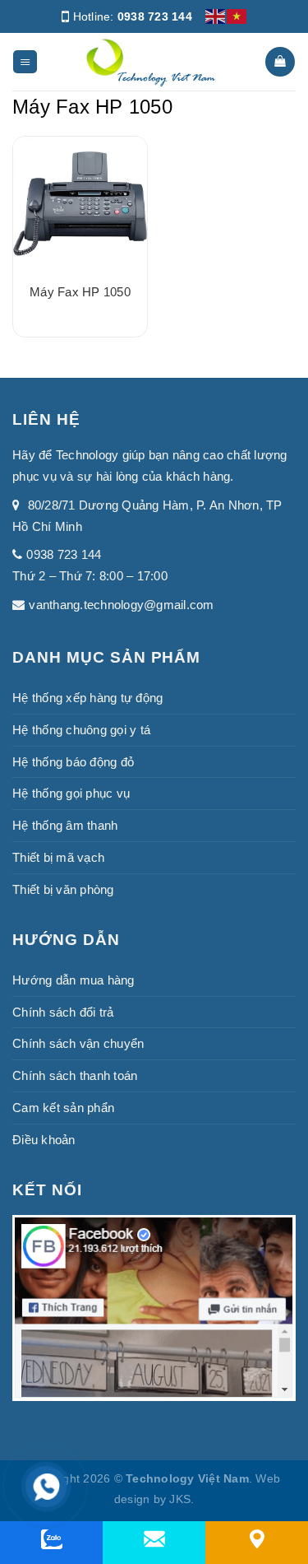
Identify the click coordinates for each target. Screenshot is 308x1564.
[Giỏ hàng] (279, 62)
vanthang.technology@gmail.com (121, 605)
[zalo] (52, 1539)
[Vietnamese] (237, 15)
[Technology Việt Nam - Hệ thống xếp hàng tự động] (151, 62)
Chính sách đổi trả (63, 1012)
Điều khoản (44, 1140)
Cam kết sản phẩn (63, 1108)
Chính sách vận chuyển (78, 1043)
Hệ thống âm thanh (64, 825)
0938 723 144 (154, 16)
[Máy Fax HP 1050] (80, 204)
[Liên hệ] (257, 1539)
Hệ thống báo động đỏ (73, 762)
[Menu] (25, 62)
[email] (154, 1539)
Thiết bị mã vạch (58, 857)
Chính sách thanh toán (74, 1075)
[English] (216, 15)
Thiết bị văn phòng (63, 889)
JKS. (181, 1499)
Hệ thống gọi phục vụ (71, 793)
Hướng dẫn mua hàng (73, 980)
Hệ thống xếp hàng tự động (87, 698)
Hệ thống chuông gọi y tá (81, 730)
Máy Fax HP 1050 (80, 292)
